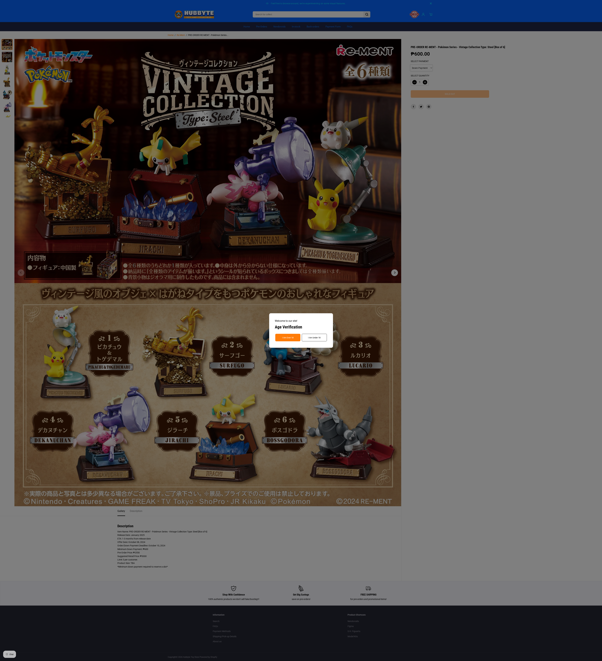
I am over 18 (287, 337)
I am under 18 (314, 337)
